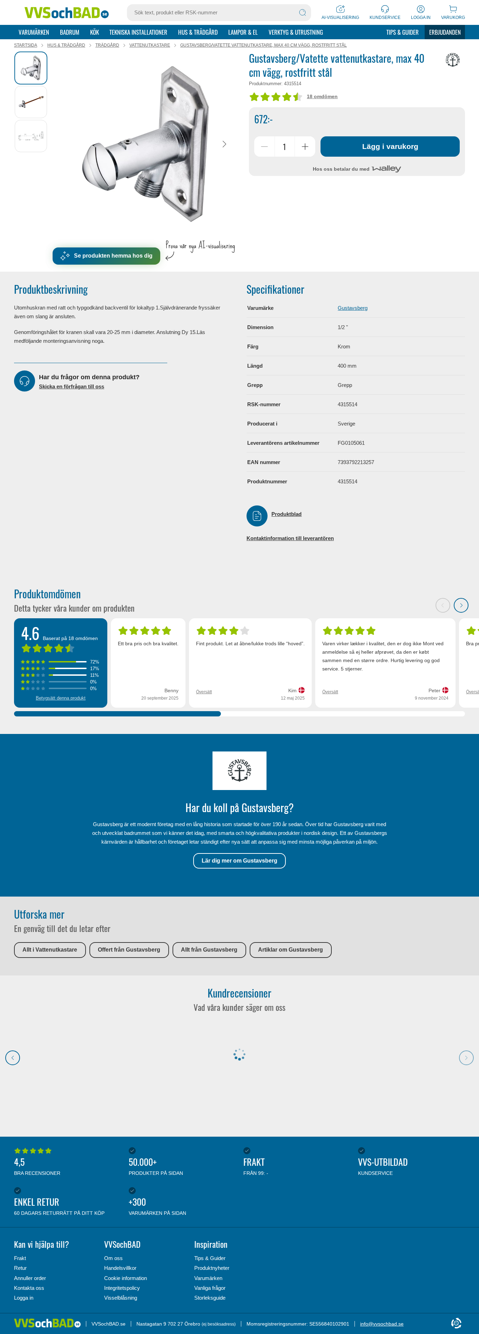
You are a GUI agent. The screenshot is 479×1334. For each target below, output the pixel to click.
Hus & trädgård (66, 45)
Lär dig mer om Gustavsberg (239, 861)
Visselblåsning (120, 1298)
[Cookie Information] (456, 1323)
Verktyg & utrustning (296, 32)
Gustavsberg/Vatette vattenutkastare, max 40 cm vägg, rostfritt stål (263, 45)
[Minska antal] (264, 146)
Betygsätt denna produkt (61, 698)
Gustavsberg (352, 308)
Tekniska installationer (138, 32)
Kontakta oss (29, 1288)
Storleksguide (209, 1298)
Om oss (113, 1258)
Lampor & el (243, 32)
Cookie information (125, 1278)
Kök (94, 32)
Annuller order (30, 1278)
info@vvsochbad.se (382, 1324)
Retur (20, 1268)
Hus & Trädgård (198, 32)
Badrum (69, 32)
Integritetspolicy (122, 1288)
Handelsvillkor (120, 1268)
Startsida (25, 45)
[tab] (31, 68)
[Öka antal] (305, 146)
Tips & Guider (402, 32)
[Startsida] (67, 12)
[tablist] (31, 144)
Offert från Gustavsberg (129, 950)
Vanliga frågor (209, 1288)
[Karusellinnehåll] (145, 144)
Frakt (20, 1258)
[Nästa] (224, 144)
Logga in (23, 1298)
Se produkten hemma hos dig (113, 256)
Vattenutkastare (149, 45)
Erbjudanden (445, 32)
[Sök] (302, 12)
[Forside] (50, 1323)
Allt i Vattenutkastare (49, 950)
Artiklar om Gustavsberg (290, 950)
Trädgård (107, 45)
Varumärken (34, 32)
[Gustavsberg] (453, 60)
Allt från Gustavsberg (209, 950)
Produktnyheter (211, 1268)
